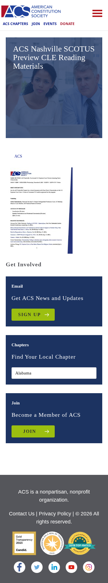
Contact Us (22, 514)
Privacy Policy (55, 514)
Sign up (29, 314)
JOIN (29, 431)
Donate (67, 23)
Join (36, 23)
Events (50, 23)
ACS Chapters (15, 23)
